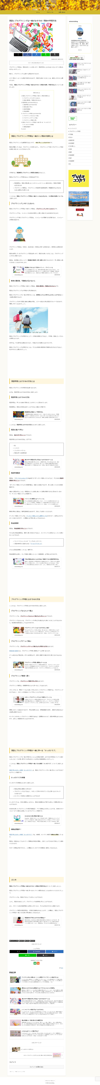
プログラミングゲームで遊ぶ (31, 117)
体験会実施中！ (27, 126)
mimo (80, 38)
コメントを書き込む (37, 1067)
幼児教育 (27, 940)
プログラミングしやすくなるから (32, 98)
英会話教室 (26, 111)
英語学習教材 (27, 109)
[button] (54, 54)
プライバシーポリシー (50, 1080)
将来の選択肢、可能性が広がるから (32, 100)
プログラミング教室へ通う (30, 120)
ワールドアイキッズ (36, 543)
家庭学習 (22, 940)
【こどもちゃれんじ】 (21, 478)
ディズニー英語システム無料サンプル (36, 516)
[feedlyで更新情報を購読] (35, 963)
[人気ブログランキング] (80, 215)
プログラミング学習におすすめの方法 (31, 113)
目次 (34, 92)
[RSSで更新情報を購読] (38, 963)
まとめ (24, 129)
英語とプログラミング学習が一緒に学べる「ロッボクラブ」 (37, 122)
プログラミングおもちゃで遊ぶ (31, 115)
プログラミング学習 (14, 940)
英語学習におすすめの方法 (30, 104)
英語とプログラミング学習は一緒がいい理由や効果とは (36, 95)
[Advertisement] (36, 364)
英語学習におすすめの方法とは (30, 102)
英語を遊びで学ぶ (28, 106)
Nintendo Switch (13, 651)
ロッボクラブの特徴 (29, 124)
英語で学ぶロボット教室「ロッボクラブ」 (21, 770)
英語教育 (33, 940)
